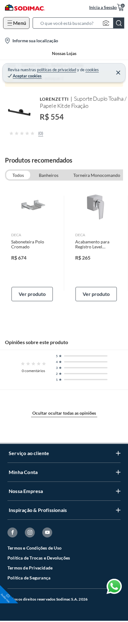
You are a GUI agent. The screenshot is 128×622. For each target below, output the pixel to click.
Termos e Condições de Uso (34, 548)
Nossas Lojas (64, 53)
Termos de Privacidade (30, 567)
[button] (80, 23)
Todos (18, 175)
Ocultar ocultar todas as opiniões (64, 413)
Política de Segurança (28, 577)
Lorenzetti (54, 99)
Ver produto (32, 294)
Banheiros (48, 175)
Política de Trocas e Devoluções (38, 557)
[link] (32, 243)
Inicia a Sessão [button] (103, 7)
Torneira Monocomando (96, 175)
